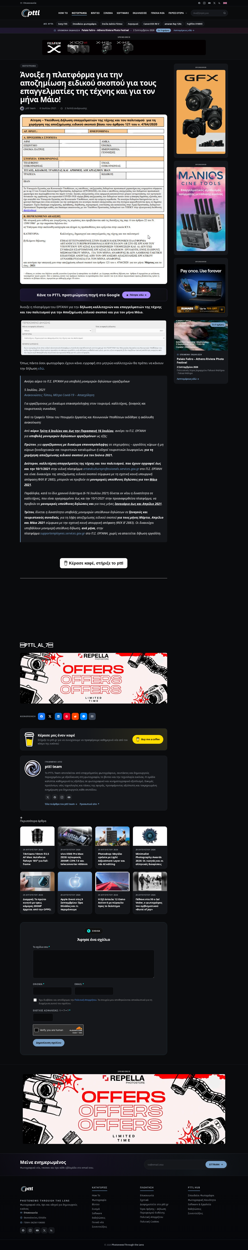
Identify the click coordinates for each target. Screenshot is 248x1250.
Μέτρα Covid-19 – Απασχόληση (73, 395)
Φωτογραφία (79, 13)
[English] (225, 3)
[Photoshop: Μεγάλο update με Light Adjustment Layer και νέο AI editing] (112, 836)
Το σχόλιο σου (41, 946)
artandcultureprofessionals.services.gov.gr (111, 469)
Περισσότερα (176, 13)
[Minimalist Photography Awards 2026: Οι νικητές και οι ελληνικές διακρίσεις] (150, 836)
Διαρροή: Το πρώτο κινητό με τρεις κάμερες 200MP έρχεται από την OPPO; (37, 904)
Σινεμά (108, 13)
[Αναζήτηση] (224, 13)
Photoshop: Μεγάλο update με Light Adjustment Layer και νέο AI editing (111, 859)
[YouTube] (209, 3)
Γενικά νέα (158, 13)
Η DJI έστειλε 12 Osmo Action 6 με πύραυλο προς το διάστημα (111, 902)
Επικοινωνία (31, 1212)
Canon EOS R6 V (151, 23)
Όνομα (38, 984)
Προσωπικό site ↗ (89, 804)
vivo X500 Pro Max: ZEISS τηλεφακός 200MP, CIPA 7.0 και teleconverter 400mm (74, 859)
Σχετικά (144, 1200)
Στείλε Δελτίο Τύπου (112, 23)
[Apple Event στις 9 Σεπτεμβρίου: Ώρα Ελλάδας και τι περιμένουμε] (75, 881)
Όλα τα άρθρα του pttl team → (61, 804)
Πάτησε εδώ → (138, 294)
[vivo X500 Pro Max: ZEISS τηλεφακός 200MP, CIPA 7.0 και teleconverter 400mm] (75, 836)
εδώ (41, 368)
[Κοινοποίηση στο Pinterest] (66, 716)
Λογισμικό (133, 23)
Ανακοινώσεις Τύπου (38, 395)
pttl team (30, 108)
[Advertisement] (93, 605)
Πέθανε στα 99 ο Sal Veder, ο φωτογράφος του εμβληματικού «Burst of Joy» (149, 904)
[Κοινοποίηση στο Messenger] (83, 716)
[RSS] (219, 3)
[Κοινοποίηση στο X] (49, 716)
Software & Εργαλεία (199, 1204)
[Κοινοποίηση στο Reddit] (75, 716)
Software (123, 13)
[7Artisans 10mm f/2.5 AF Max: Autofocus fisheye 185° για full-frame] (37, 836)
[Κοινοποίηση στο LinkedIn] (58, 716)
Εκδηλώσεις (140, 13)
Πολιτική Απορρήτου (86, 999)
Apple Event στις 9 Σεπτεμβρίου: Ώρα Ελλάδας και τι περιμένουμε (72, 904)
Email (79, 984)
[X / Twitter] (48, 797)
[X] (214, 3)
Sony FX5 (62, 23)
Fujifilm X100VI (194, 23)
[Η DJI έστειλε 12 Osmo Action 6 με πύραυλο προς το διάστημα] (112, 881)
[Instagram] (204, 3)
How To (63, 13)
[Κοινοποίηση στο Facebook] (41, 716)
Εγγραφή (214, 1164)
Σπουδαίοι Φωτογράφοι (201, 1195)
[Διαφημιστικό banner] (124, 47)
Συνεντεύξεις (99, 1226)
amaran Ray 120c (173, 23)
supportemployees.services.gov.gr (62, 533)
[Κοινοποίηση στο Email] (92, 716)
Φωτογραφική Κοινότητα (202, 1200)
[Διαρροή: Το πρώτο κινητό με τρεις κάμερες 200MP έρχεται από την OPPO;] (37, 881)
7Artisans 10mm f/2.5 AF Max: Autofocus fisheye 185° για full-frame (36, 859)
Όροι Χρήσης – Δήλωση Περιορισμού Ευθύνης (153, 1210)
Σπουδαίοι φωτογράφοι (85, 23)
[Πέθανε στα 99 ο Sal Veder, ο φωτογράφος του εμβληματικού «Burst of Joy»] (150, 881)
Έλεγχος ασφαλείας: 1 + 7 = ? (52, 1010)
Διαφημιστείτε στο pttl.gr (154, 1204)
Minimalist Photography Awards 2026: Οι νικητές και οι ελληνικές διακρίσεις (149, 859)
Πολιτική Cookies (149, 1221)
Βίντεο (95, 13)
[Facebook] (199, 3)
